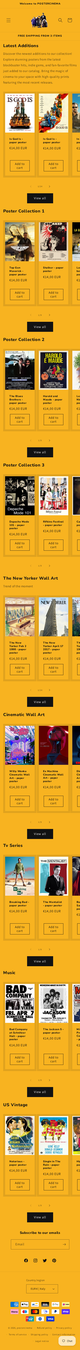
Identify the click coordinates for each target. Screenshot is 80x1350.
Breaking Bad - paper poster (19, 904)
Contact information (63, 1334)
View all (40, 198)
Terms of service (18, 1334)
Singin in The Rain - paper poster (52, 1165)
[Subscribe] (64, 1244)
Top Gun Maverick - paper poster (17, 271)
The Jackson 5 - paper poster (53, 1031)
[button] (8, 20)
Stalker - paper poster (53, 269)
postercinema (24, 1327)
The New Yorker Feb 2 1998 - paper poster (17, 647)
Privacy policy (64, 1327)
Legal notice (42, 1341)
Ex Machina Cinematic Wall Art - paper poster (53, 776)
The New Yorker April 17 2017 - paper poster (53, 647)
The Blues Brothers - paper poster (17, 400)
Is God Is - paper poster (17, 140)
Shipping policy (39, 1334)
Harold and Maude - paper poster (53, 400)
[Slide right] (49, 186)
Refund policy (44, 1327)
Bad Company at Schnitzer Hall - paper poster (18, 1034)
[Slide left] (30, 186)
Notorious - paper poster (17, 1163)
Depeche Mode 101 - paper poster (19, 525)
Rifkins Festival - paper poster (53, 523)
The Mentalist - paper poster (52, 904)
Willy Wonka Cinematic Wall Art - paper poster (19, 776)
